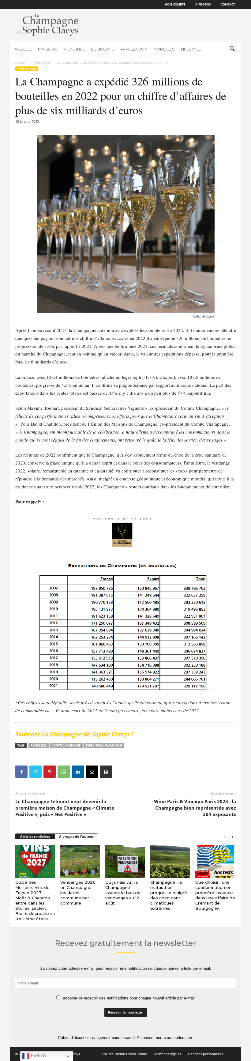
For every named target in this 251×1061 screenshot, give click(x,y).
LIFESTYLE (191, 49)
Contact (228, 4)
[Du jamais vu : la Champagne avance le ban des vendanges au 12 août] (125, 861)
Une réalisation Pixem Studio (124, 1054)
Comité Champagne (66, 745)
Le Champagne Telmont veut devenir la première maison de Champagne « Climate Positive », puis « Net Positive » (64, 807)
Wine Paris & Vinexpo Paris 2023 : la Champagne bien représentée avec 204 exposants (195, 807)
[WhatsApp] (64, 772)
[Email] (92, 772)
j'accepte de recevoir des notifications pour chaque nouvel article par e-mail (127, 998)
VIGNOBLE (74, 49)
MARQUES (164, 49)
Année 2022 (39, 745)
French (37, 1055)
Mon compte (174, 4)
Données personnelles (205, 1054)
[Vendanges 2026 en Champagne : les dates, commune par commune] (80, 861)
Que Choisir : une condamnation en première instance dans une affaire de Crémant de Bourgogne (215, 895)
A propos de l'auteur (76, 836)
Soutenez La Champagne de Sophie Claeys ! (74, 734)
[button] (232, 49)
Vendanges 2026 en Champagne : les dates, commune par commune (78, 892)
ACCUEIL (23, 49)
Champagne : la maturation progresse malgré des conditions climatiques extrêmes (168, 895)
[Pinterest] (49, 772)
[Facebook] (21, 772)
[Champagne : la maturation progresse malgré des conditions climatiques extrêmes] (170, 861)
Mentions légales (167, 1054)
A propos (203, 4)
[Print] (106, 772)
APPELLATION (134, 49)
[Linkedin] (78, 772)
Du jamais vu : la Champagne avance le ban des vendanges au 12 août (124, 892)
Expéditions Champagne (104, 745)
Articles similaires (35, 836)
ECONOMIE (102, 49)
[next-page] (232, 836)
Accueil (20, 62)
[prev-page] (225, 836)
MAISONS (48, 49)
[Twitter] (35, 772)
